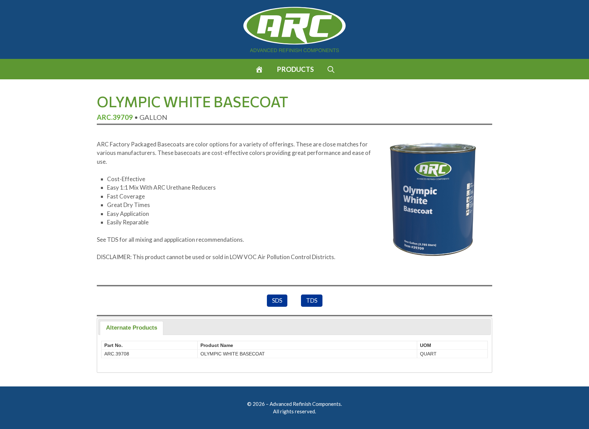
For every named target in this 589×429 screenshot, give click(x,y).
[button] (331, 69)
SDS (277, 300)
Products (295, 69)
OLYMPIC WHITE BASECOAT (232, 353)
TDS (311, 300)
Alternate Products (131, 327)
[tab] (131, 328)
